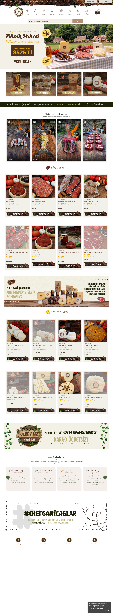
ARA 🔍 (78, 21)
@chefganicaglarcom (48, 116)
